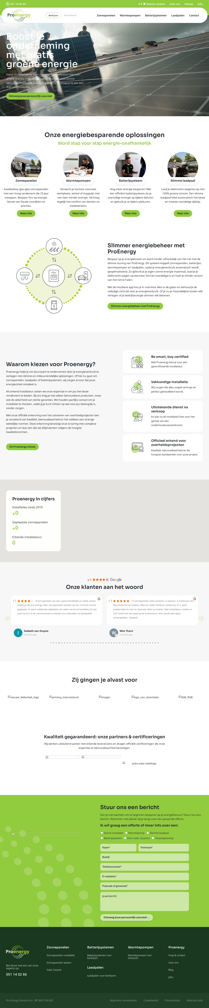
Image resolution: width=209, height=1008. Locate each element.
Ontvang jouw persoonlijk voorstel (30, 96)
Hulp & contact (176, 955)
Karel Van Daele (129, 631)
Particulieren (70, 15)
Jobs (200, 4)
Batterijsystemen (156, 15)
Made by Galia (195, 1000)
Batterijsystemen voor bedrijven (99, 957)
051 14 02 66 (18, 4)
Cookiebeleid (151, 1000)
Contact (194, 15)
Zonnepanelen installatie (61, 955)
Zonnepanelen (106, 15)
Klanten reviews (156, 4)
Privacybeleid (172, 1000)
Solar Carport (54, 969)
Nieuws (189, 4)
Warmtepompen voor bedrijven (140, 957)
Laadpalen (178, 15)
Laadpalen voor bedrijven (101, 975)
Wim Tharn (30, 631)
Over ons (175, 4)
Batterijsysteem (130, 181)
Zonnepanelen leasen (59, 962)
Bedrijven (53, 15)
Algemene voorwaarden (123, 1000)
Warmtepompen (130, 15)
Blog (171, 969)
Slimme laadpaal (183, 181)
